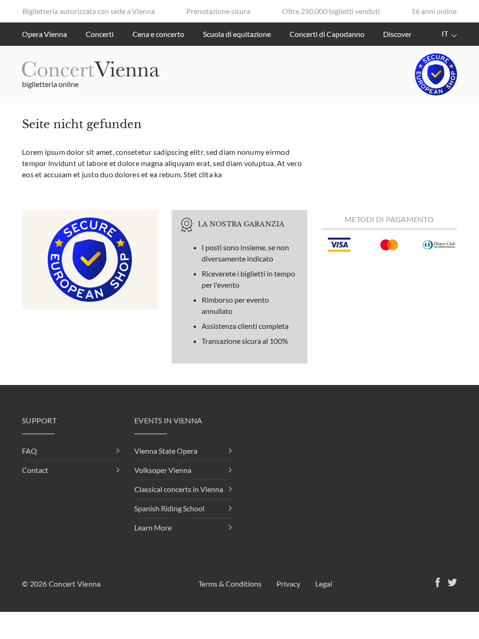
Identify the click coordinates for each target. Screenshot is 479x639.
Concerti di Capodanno (327, 33)
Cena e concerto (158, 33)
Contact (35, 469)
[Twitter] (450, 583)
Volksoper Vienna (162, 469)
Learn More (153, 527)
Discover (397, 33)
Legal (323, 583)
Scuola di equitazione (237, 33)
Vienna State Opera (165, 450)
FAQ (29, 450)
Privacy (288, 583)
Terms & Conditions (229, 583)
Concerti (100, 33)
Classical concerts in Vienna (178, 489)
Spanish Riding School (169, 508)
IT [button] (446, 33)
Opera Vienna (44, 33)
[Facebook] (436, 583)
